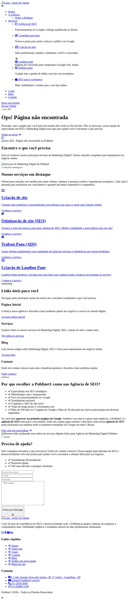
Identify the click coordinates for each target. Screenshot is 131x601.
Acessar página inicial (13, 316)
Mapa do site (18, 564)
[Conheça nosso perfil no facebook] (5, 532)
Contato (12, 97)
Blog (10, 94)
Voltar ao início (9, 134)
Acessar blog (8, 354)
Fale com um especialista (15, 430)
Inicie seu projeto (10, 102)
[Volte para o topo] (2, 598)
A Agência (14, 14)
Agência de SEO (27, 23)
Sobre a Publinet (24, 17)
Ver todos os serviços (12, 335)
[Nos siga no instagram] (2, 532)
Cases (11, 91)
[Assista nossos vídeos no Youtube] (8, 532)
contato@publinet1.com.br (25, 580)
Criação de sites (27, 47)
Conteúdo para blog (29, 35)
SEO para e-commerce (29, 79)
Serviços (12, 20)
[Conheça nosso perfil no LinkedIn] (12, 532)
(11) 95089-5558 (20, 586)
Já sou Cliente (8, 106)
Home (11, 11)
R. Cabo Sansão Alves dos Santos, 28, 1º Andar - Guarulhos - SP (45, 577)
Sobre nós (16, 548)
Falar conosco (8, 373)
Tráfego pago (25, 67)
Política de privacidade (23, 561)
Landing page (25, 61)
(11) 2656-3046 (19, 583)
